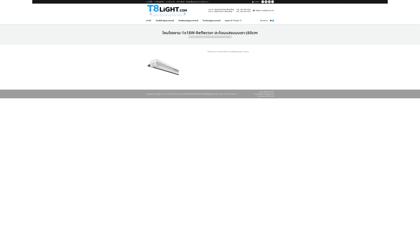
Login (256, 2)
